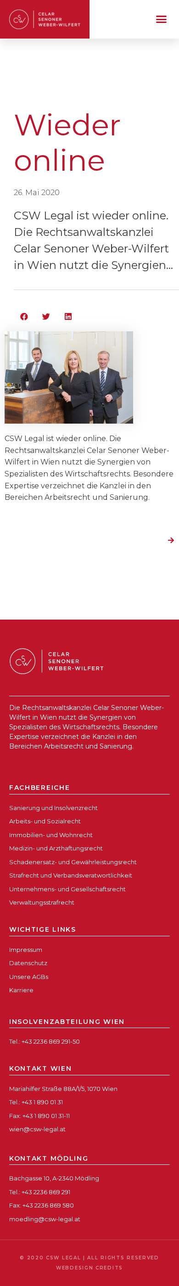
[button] (161, 19)
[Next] (167, 541)
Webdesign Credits (89, 1268)
